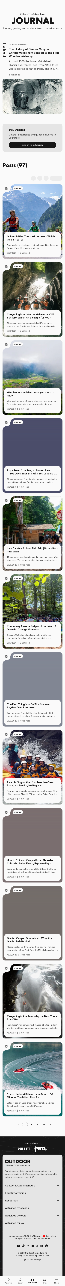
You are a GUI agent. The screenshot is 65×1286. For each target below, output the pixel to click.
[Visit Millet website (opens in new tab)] (24, 1149)
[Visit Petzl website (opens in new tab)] (40, 1149)
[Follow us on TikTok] (23, 1246)
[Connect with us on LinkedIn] (41, 1246)
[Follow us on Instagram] (28, 1246)
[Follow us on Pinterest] (46, 1246)
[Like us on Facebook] (33, 1246)
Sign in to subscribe (33, 145)
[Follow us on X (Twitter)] (37, 1246)
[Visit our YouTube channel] (18, 1246)
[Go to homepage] (32, 1281)
